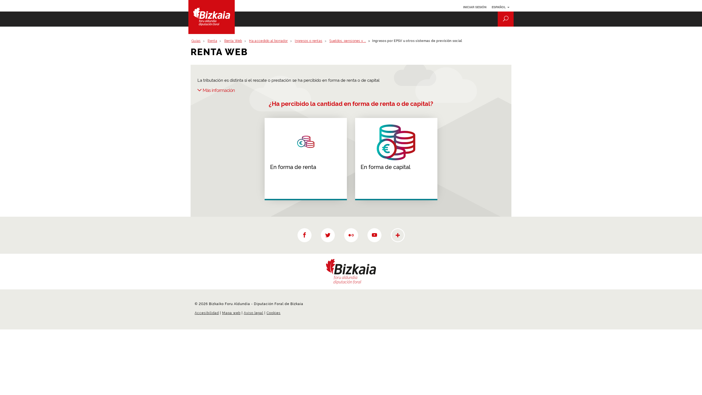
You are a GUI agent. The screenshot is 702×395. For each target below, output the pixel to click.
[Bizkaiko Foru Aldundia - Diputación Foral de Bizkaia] (215, 17)
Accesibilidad (207, 312)
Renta (212, 40)
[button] (506, 19)
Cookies (274, 312)
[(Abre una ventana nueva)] (304, 235)
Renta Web (233, 40)
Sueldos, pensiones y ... (347, 40)
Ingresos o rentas (308, 40)
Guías (196, 40)
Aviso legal (253, 312)
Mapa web (231, 312)
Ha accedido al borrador (268, 40)
